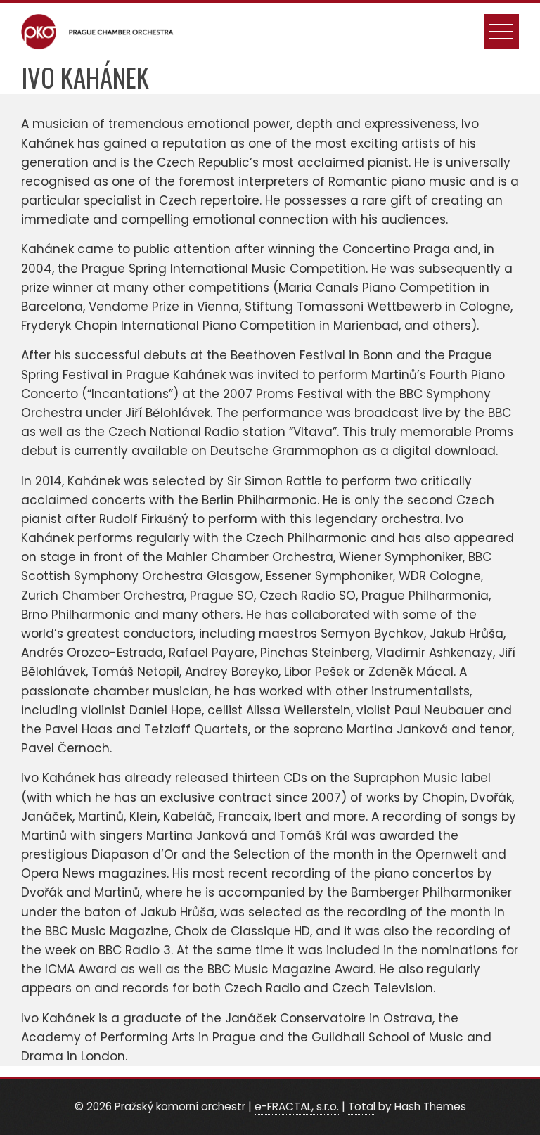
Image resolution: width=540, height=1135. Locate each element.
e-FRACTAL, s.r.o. (297, 1106)
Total (361, 1106)
